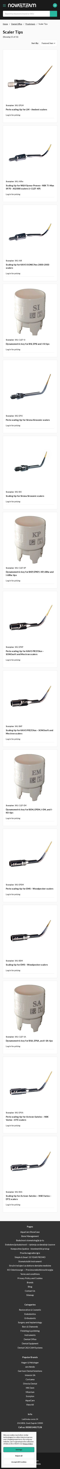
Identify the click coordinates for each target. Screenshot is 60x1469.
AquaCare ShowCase (30, 1232)
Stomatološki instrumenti (30, 1261)
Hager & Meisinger (30, 1362)
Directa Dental (30, 1383)
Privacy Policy (28, 1444)
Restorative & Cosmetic (30, 1310)
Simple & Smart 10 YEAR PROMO (30, 1257)
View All (30, 1404)
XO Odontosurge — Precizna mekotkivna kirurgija (30, 1270)
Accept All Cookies (18, 1462)
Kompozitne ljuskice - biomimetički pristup (30, 1248)
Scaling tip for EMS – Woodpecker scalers (27, 964)
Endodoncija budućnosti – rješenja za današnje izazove (30, 1244)
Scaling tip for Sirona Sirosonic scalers (25, 496)
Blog (30, 1286)
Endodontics (30, 1314)
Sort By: (35, 43)
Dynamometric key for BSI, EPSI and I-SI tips (27, 344)
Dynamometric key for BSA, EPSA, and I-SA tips (29, 1040)
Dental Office (30, 1339)
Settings (19, 1450)
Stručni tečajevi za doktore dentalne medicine (30, 1265)
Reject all (18, 1456)
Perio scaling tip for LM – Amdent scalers (26, 109)
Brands (30, 1282)
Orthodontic (30, 1318)
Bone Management (30, 1236)
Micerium (30, 1392)
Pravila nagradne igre (30, 1253)
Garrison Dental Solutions (30, 1371)
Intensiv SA (30, 1375)
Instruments (30, 1335)
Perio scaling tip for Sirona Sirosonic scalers (28, 420)
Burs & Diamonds (30, 1326)
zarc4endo (30, 1366)
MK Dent (30, 1388)
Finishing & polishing (30, 1331)
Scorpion (30, 1396)
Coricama (30, 1379)
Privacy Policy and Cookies (30, 1278)
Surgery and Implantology (30, 1322)
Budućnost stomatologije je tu (30, 1240)
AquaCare (30, 1400)
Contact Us (30, 1291)
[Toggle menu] (4, 5)
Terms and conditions (30, 1274)
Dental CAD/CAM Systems (30, 1347)
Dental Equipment (30, 1343)
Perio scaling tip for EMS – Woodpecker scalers (29, 888)
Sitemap (30, 1295)
